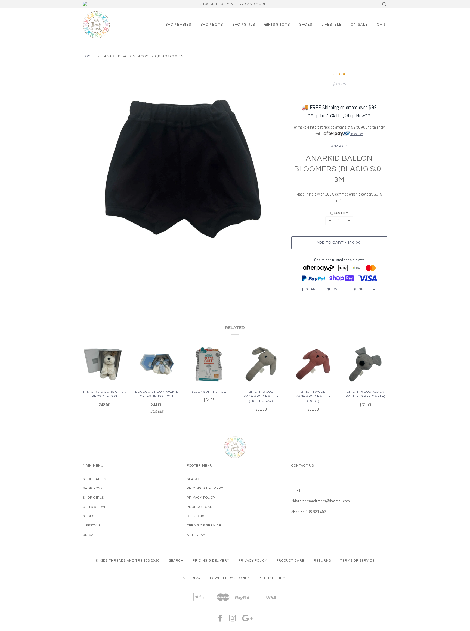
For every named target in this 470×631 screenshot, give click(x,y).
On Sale (359, 24)
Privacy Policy (201, 497)
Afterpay (196, 535)
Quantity (339, 213)
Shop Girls (243, 24)
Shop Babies (178, 24)
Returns (195, 516)
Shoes (305, 24)
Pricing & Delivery (205, 488)
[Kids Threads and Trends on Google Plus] (247, 620)
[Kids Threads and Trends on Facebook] (220, 620)
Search (194, 479)
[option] (183, 169)
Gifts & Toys (277, 24)
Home (88, 56)
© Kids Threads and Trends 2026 (127, 560)
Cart (382, 24)
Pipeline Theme (273, 578)
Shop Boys (211, 24)
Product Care (201, 507)
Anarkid (339, 146)
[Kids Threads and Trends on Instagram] (232, 620)
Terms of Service (204, 525)
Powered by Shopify (229, 578)
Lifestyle (331, 24)
